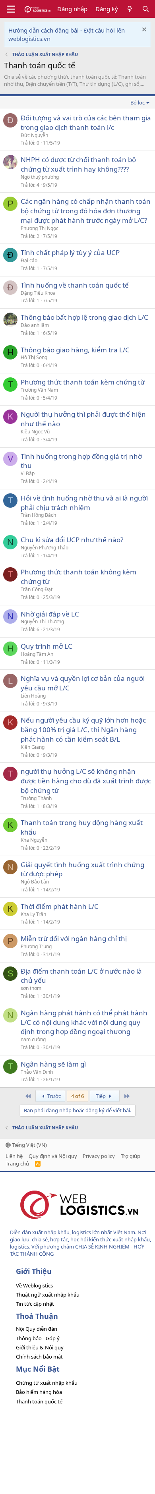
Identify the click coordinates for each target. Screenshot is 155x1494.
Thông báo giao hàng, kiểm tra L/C (75, 349)
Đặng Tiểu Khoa (38, 293)
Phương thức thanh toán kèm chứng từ (83, 382)
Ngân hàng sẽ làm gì (53, 1064)
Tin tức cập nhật (35, 1303)
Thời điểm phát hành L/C (60, 906)
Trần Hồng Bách (38, 515)
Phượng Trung (36, 946)
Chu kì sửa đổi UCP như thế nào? (72, 539)
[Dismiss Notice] (143, 30)
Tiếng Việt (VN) (29, 1144)
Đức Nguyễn (34, 135)
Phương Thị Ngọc (39, 228)
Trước (53, 1096)
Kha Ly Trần (33, 914)
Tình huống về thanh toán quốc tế (75, 285)
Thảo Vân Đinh (37, 1072)
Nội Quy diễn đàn (36, 1328)
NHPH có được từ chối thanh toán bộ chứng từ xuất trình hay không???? (78, 164)
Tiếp (101, 1096)
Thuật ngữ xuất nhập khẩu (47, 1294)
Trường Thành (36, 798)
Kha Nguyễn (34, 840)
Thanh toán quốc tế (39, 1401)
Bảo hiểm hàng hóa (39, 1391)
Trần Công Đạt (36, 589)
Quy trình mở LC (46, 646)
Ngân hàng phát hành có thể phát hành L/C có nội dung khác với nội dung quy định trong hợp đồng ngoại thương (84, 1022)
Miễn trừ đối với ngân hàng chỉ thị (74, 938)
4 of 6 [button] (77, 1096)
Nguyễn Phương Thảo (44, 547)
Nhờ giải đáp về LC (50, 613)
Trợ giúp (130, 1156)
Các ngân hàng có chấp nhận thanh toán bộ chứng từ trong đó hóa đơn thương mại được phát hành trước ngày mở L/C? (86, 211)
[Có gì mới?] (130, 9)
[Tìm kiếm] (145, 9)
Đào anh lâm (35, 325)
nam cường (33, 1039)
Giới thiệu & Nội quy (40, 1347)
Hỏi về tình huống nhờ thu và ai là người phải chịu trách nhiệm (84, 502)
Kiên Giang (33, 747)
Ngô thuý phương (40, 177)
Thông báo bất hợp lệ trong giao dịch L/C (84, 317)
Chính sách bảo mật (39, 1356)
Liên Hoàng (33, 695)
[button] (11, 9)
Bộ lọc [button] (137, 102)
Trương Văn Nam (39, 390)
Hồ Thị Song (34, 357)
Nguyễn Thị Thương (42, 621)
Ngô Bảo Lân (35, 881)
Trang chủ (17, 1163)
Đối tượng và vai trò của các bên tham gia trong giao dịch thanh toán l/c (86, 122)
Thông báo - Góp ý (38, 1338)
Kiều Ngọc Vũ (35, 431)
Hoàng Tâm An (37, 654)
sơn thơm (31, 988)
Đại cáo (29, 260)
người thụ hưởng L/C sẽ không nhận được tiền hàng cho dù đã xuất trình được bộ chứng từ (86, 781)
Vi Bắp (28, 473)
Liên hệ (14, 1156)
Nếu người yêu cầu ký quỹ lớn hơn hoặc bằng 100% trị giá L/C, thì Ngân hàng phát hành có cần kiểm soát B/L (83, 729)
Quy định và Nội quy (53, 1156)
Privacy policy (99, 1156)
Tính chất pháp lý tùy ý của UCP (70, 252)
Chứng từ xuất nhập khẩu (47, 1382)
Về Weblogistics (34, 1285)
